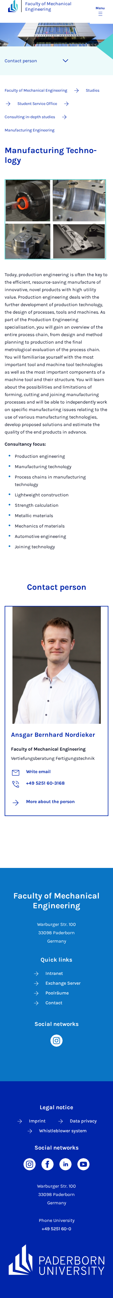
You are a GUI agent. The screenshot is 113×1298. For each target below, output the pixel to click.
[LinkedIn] (65, 1163)
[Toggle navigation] (65, 61)
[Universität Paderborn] (56, 1259)
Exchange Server (63, 983)
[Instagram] (56, 1040)
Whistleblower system (63, 1130)
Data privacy (83, 1121)
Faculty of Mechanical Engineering (48, 6)
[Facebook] (47, 1163)
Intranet (54, 973)
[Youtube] (83, 1163)
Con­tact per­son (21, 60)
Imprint (37, 1121)
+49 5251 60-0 (56, 1228)
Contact (53, 1002)
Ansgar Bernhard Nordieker (53, 735)
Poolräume (57, 993)
